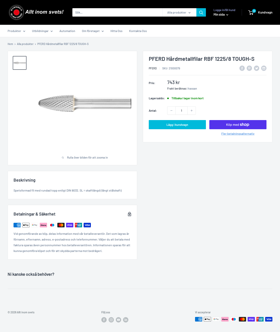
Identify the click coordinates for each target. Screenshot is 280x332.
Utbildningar (40, 31)
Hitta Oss (116, 31)
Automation (67, 31)
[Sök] (201, 12)
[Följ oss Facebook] (104, 319)
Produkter (14, 31)
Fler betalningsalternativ (237, 133)
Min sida (219, 14)
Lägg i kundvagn (177, 124)
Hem (10, 44)
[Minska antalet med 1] (171, 111)
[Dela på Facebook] (242, 68)
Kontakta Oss (138, 31)
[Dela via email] (263, 68)
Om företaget (91, 31)
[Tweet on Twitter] (256, 68)
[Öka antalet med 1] (192, 111)
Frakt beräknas (176, 88)
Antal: (153, 110)
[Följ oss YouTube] (118, 319)
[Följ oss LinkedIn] (125, 319)
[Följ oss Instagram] (111, 319)
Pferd (153, 68)
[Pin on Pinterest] (249, 68)
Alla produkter (25, 44)
